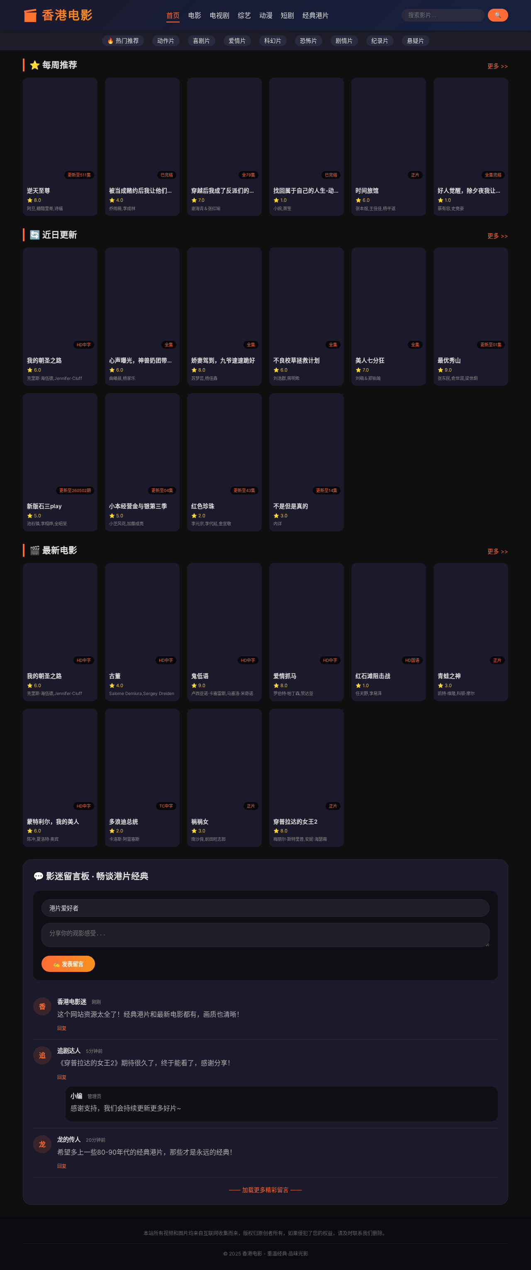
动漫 (266, 15)
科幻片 (273, 40)
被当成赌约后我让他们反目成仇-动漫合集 (162, 190)
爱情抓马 (285, 676)
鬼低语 (200, 676)
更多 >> (497, 66)
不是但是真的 (290, 506)
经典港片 (315, 15)
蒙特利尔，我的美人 (53, 821)
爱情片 (237, 40)
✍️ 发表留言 (68, 964)
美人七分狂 (370, 360)
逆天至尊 (38, 190)
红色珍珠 (202, 506)
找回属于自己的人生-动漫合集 (312, 190)
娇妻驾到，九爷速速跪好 (223, 360)
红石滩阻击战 (373, 676)
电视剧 (219, 15)
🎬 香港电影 (58, 15)
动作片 (166, 40)
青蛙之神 (449, 676)
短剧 (287, 15)
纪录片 (380, 40)
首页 (173, 15)
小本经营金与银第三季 (138, 506)
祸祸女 (200, 821)
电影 (194, 15)
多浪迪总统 (123, 821)
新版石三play (44, 506)
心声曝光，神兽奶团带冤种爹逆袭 (152, 360)
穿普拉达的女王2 (295, 821)
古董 (115, 676)
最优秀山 (449, 360)
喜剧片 (201, 40)
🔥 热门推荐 (123, 40)
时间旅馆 (367, 190)
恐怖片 (308, 40)
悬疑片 (415, 40)
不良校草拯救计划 (296, 360)
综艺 (244, 15)
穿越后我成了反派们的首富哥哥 (232, 190)
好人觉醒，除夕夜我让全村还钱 (478, 190)
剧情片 (344, 40)
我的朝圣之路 (44, 360)
